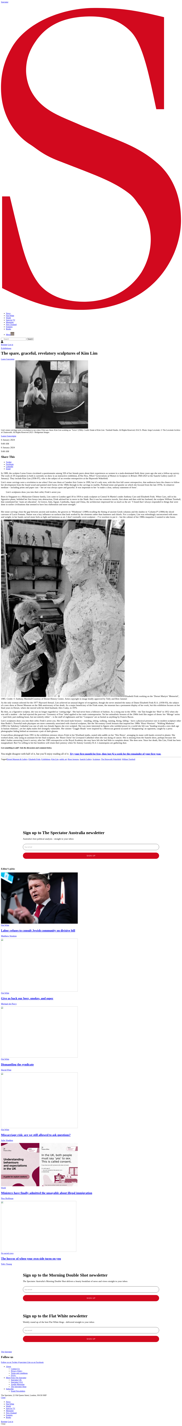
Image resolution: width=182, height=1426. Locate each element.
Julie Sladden (7, 1140)
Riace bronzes (73, 759)
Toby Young (6, 1264)
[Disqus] (91, 791)
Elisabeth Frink (34, 759)
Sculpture (96, 759)
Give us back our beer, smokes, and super (27, 998)
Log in (10, 345)
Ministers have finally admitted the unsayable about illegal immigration (46, 1193)
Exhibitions (6, 348)
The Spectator (6, 1352)
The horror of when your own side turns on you (31, 1258)
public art (63, 759)
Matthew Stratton (9, 936)
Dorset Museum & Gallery (17, 759)
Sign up (91, 856)
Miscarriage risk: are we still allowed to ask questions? (36, 1135)
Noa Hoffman (7, 1198)
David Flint (6, 1070)
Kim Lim (54, 759)
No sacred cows (7, 1253)
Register (4, 345)
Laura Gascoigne (7, 359)
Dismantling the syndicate (17, 1064)
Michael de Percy (9, 1004)
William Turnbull (128, 759)
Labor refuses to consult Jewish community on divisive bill (38, 930)
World (3, 1188)
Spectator (4, 2)
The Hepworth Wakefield (111, 759)
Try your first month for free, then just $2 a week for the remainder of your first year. (115, 753)
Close (3, 1397)
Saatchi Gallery (86, 759)
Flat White (5, 925)
